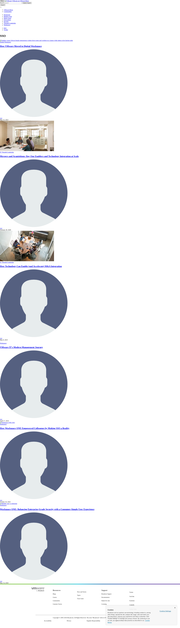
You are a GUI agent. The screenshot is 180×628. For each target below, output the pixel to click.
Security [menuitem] (6, 21)
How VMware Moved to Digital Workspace (21, 46)
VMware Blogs (8, 10)
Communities (8, 11)
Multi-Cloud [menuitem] (7, 18)
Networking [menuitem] (7, 20)
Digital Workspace (5, 42)
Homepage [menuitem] (7, 15)
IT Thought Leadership (7, 152)
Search (2, 3)
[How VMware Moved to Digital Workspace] (36, 40)
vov (1, 118)
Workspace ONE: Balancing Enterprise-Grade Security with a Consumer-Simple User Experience (47, 509)
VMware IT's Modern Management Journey (21, 347)
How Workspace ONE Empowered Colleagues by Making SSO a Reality (34, 428)
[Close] (175, 607)
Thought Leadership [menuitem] (10, 23)
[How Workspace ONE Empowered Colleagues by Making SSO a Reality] (7, 422)
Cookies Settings (165, 611)
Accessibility (47, 621)
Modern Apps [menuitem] (8, 16)
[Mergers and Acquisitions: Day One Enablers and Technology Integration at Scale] (27, 150)
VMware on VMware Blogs (20, 1)
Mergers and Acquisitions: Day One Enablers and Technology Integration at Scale (39, 156)
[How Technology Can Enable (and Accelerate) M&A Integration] (27, 260)
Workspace (3, 343)
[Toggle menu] (1, 7)
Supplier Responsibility (93, 621)
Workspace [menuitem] (7, 25)
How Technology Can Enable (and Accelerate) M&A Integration (31, 266)
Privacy (69, 621)
